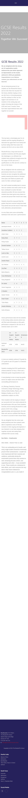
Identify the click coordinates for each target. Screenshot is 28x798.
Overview (3, 773)
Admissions (3, 758)
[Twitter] (2, 790)
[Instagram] (6, 790)
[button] (25, 3)
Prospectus (3, 777)
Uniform (3, 764)
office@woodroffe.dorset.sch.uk (10, 742)
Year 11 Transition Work (7, 781)
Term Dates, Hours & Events (8, 762)
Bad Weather (4, 760)
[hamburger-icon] (15, 3)
